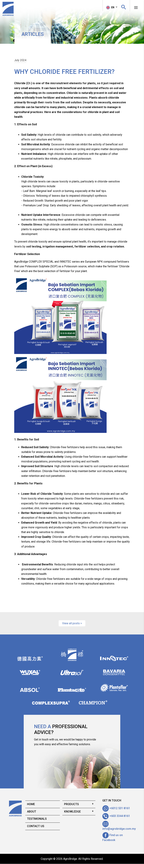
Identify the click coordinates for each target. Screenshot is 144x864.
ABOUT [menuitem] (31, 811)
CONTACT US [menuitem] (35, 826)
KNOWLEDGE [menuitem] (72, 811)
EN (112, 7)
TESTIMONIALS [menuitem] (37, 818)
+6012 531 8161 (119, 808)
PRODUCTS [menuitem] (71, 804)
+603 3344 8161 (119, 816)
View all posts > (72, 623)
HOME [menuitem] (31, 804)
